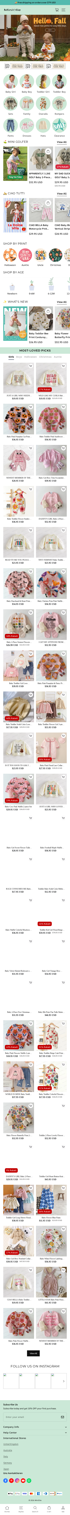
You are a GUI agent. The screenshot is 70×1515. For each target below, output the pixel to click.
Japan (6, 1468)
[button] (63, 10)
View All (62, 142)
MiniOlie (38, 1500)
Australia (7, 1450)
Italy (5, 1456)
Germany (7, 1462)
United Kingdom (10, 1444)
